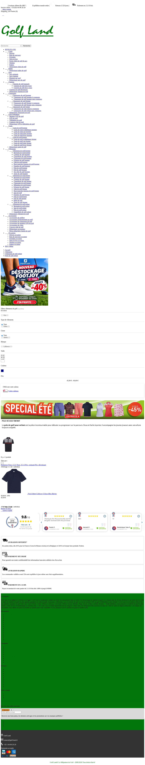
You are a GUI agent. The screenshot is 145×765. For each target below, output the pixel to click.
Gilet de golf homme (20, 162)
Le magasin (9, 622)
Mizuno (7, 683)
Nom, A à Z (12, 465)
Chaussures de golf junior (19, 107)
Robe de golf (18, 200)
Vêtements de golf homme (19, 151)
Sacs (8, 72)
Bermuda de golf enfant (21, 206)
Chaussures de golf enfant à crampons (26, 109)
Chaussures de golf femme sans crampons (28, 105)
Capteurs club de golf (16, 122)
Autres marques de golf (13, 671)
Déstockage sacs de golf (17, 80)
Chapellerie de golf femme (22, 181)
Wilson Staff (9, 673)
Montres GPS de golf (16, 116)
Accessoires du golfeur (17, 218)
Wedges (12, 63)
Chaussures (10, 93)
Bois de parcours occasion (18, 237)
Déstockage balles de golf (18, 70)
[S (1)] (3, 356)
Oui (5, 315)
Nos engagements (11, 624)
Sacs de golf (9, 658)
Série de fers (13, 59)
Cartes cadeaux (13, 391)
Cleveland (8, 669)
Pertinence (4, 465)
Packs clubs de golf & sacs (18, 61)
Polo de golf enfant (20, 210)
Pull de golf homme (20, 170)
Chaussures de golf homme (20, 95)
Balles (9, 69)
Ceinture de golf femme (21, 179)
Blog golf (8, 619)
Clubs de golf (9, 654)
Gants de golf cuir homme (22, 132)
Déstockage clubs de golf (17, 67)
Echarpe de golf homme (22, 160)
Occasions (10, 233)
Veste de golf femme (20, 202)
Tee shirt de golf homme (22, 172)
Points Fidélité (10, 632)
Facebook (8, 722)
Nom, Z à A (21, 465)
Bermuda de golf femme (22, 177)
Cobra (7, 685)
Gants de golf (9, 653)
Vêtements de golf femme (19, 176)
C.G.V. (7, 628)
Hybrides (12, 57)
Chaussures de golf (11, 662)
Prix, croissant (30, 465)
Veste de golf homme (21, 174)
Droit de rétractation (11, 615)
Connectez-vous (10, 696)
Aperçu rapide (6, 510)
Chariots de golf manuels (19, 84)
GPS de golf (13, 118)
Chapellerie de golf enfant (22, 212)
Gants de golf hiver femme (22, 145)
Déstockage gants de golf (17, 147)
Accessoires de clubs (16, 225)
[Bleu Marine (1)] (2, 370)
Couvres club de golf (16, 227)
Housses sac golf (15, 78)
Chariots (9, 82)
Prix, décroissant (40, 465)
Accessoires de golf (11, 649)
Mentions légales (10, 626)
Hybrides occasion (15, 239)
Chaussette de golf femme (22, 183)
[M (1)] (3, 357)
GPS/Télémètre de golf (12, 656)
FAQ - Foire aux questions (14, 617)
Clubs (8, 51)
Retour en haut (6, 509)
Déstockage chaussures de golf (19, 112)
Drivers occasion (15, 235)
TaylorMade (9, 677)
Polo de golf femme (20, 197)
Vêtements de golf (11, 651)
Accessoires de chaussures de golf (20, 221)
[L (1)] (3, 359)
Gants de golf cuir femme (22, 141)
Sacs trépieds (13, 74)
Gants (8, 126)
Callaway (7, 346)
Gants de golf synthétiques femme (25, 139)
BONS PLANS (10, 49)
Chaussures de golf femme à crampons (26, 103)
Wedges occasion (15, 242)
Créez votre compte (11, 698)
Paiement (8, 634)
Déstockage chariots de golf (18, 91)
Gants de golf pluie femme (22, 143)
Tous (5, 324)
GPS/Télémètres (12, 114)
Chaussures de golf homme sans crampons (28, 99)
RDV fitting (9, 246)
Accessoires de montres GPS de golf (21, 223)
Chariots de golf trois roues (23, 86)
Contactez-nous (10, 640)
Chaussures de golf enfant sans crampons (27, 111)
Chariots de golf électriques (18, 90)
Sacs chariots (13, 76)
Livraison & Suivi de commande (16, 636)
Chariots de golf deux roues (23, 88)
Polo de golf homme (20, 168)
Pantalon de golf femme (22, 195)
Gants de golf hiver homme (23, 135)
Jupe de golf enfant (20, 208)
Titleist (7, 675)
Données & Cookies (12, 630)
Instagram (8, 726)
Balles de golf (9, 647)
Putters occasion (14, 244)
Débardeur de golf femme (22, 185)
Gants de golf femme (18, 137)
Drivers (11, 53)
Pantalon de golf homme (22, 166)
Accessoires (10, 216)
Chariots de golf (10, 660)
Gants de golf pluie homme (23, 133)
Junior (7, 337)
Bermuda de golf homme (22, 153)
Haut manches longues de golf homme (26, 164)
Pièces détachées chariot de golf (20, 231)
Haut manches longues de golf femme (26, 191)
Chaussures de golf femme (19, 101)
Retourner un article (11, 620)
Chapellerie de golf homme (23, 156)
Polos (7, 326)
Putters (11, 65)
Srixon (7, 679)
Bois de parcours (15, 55)
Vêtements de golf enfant (19, 204)
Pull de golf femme (20, 198)
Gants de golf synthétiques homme (25, 130)
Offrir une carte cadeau (12, 638)
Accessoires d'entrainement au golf (21, 219)
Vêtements (10, 149)
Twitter (7, 724)
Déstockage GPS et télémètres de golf (22, 124)
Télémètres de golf (15, 120)
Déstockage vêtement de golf (19, 214)
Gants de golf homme (18, 128)
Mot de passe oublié (11, 694)
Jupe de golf (18, 193)
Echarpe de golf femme (21, 187)
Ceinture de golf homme (22, 155)
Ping (6, 681)
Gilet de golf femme (20, 189)
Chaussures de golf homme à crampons (27, 97)
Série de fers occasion (16, 240)
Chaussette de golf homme (22, 158)
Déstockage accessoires (17, 229)
